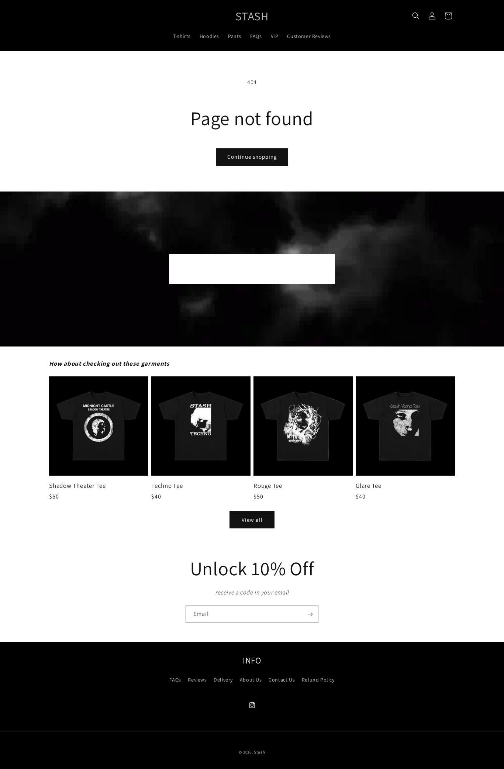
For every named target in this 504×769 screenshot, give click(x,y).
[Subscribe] (310, 614)
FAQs (175, 679)
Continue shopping (252, 156)
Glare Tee (369, 486)
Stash (259, 752)
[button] (416, 16)
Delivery (223, 679)
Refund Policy (318, 679)
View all (252, 519)
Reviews (197, 679)
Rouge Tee (267, 486)
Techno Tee (167, 486)
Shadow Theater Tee (77, 486)
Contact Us (282, 679)
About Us (251, 679)
